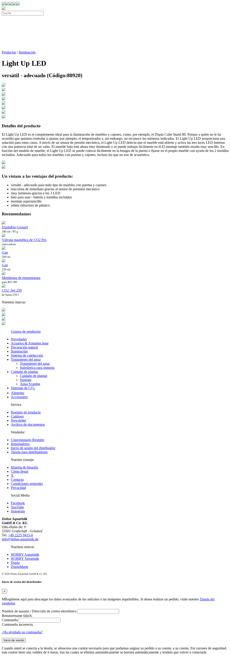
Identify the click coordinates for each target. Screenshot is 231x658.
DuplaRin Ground (15, 227)
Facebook (18, 503)
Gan (5, 252)
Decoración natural (24, 347)
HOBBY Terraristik (25, 558)
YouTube (17, 507)
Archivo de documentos (28, 424)
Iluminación (27, 52)
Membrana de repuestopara (21, 278)
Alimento (17, 393)
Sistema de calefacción (27, 355)
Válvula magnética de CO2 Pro (24, 240)
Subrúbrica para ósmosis (37, 368)
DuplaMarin (19, 567)
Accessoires (19, 397)
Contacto (17, 479)
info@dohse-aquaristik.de (20, 539)
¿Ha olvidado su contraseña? (22, 632)
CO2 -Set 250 (12, 290)
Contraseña (10, 620)
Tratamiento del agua (26, 359)
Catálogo (17, 416)
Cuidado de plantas (24, 372)
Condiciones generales (27, 484)
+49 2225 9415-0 (20, 535)
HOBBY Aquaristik (25, 554)
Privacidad (18, 488)
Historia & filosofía (24, 467)
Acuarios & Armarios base (30, 343)
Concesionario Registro (27, 440)
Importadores (20, 444)
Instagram (18, 511)
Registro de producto (26, 412)
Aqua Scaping (30, 384)
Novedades (19, 339)
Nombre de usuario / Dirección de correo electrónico (39, 611)
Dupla (15, 563)
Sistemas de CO (23, 388)
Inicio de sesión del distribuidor (33, 448)
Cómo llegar (19, 471)
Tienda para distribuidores (29, 452)
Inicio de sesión (14, 640)
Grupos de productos (26, 331)
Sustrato (25, 380)
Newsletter (18, 420)
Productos (9, 52)
